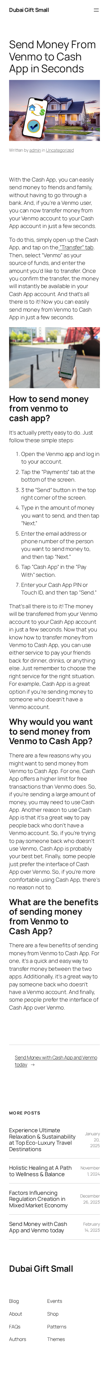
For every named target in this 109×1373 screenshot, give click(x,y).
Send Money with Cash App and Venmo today (38, 1227)
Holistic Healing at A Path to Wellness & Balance (40, 1171)
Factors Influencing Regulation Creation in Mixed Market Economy (38, 1199)
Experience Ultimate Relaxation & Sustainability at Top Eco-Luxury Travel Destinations (42, 1139)
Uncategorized (60, 150)
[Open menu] (96, 10)
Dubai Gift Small (29, 9)
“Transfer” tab (76, 247)
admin (35, 150)
